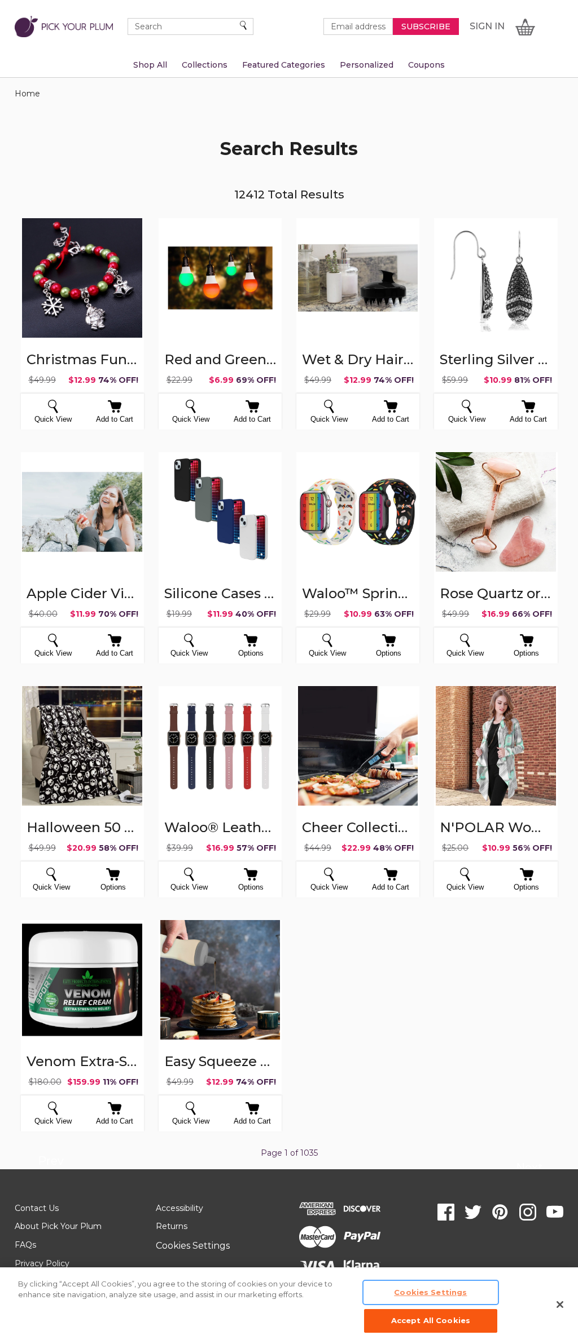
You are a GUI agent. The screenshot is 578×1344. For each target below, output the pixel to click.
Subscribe (425, 26)
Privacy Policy (42, 1263)
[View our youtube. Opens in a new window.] (554, 1212)
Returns (171, 1226)
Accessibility (179, 1208)
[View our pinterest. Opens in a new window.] (500, 1212)
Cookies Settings (193, 1245)
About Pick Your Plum (58, 1226)
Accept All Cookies (430, 1320)
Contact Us (37, 1208)
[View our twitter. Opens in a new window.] (473, 1212)
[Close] (560, 1304)
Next (529, 1169)
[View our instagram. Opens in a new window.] (527, 1212)
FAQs (25, 1245)
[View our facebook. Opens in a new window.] (445, 1212)
